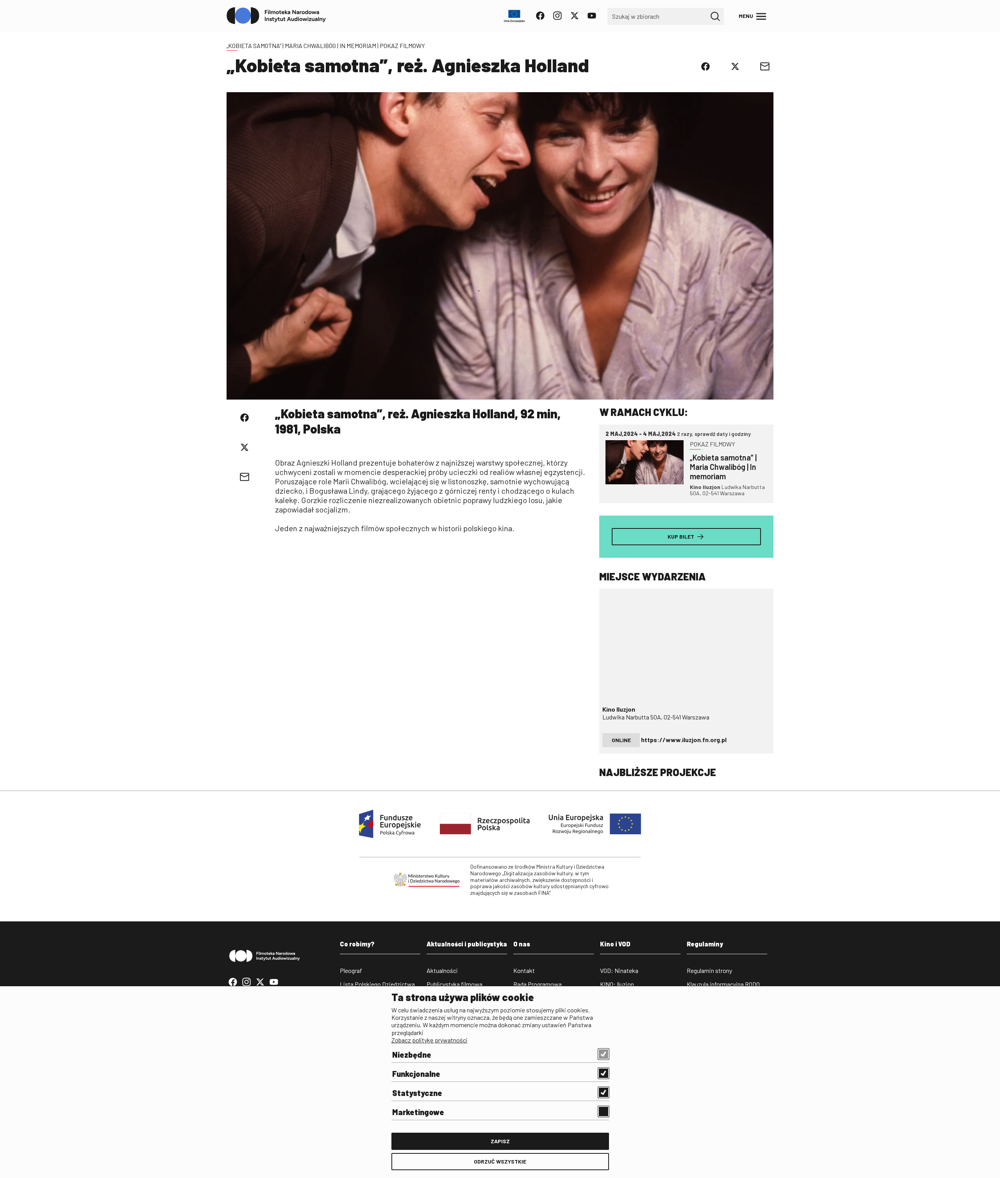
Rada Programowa (537, 984)
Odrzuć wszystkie (500, 1161)
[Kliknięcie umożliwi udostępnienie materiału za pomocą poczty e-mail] (764, 66)
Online (621, 740)
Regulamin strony (709, 970)
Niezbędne (411, 1054)
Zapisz (500, 1141)
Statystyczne (417, 1093)
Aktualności (442, 970)
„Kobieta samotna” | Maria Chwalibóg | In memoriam (301, 45)
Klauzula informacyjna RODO (723, 984)
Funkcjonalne (416, 1073)
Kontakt (524, 970)
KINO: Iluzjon (617, 984)
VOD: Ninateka (619, 970)
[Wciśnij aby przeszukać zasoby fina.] (715, 16)
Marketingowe (418, 1112)
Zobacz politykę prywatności (429, 1040)
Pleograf (351, 970)
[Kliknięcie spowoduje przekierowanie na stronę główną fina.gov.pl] (276, 16)
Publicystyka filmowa (454, 984)
